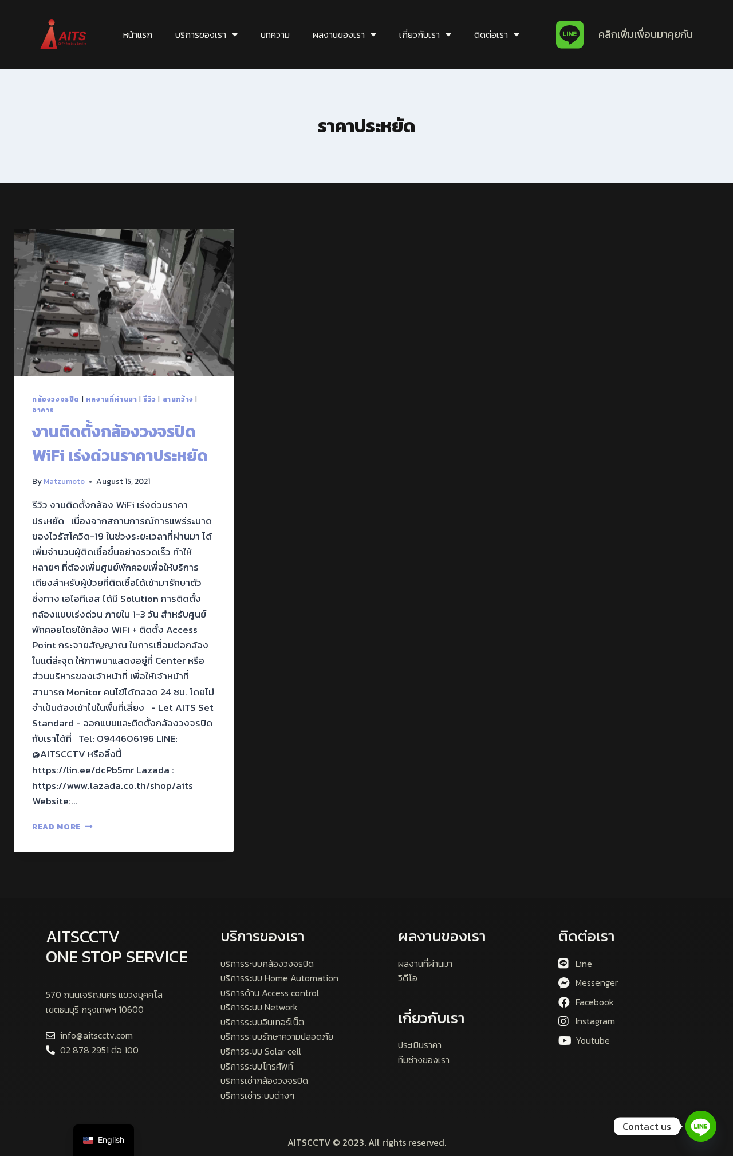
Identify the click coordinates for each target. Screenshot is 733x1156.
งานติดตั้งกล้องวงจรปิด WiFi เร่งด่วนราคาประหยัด (120, 443)
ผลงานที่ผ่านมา (111, 399)
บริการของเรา (200, 34)
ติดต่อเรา (491, 34)
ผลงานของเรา (339, 34)
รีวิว (149, 399)
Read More (62, 826)
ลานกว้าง (178, 399)
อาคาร (43, 410)
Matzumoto (64, 481)
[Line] (700, 1126)
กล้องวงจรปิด (56, 399)
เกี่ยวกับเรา (419, 34)
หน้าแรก (137, 34)
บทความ (275, 34)
